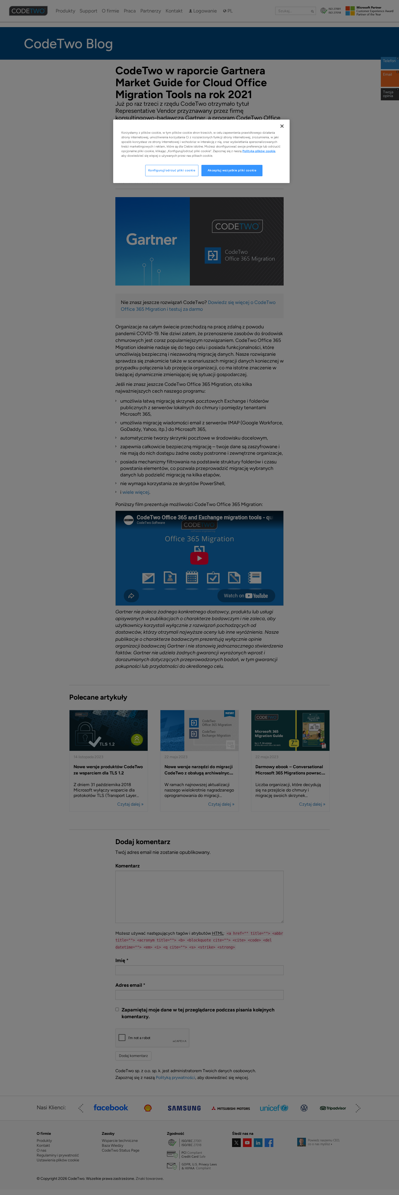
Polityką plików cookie (258, 151)
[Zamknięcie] (282, 126)
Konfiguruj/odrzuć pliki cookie (171, 170)
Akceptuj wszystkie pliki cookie (232, 170)
